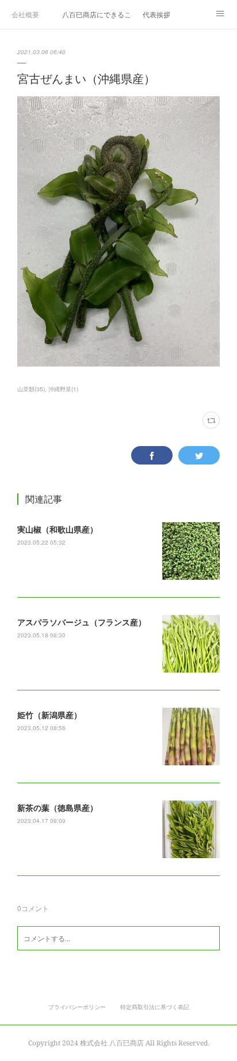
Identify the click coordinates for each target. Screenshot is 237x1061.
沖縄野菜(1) (63, 389)
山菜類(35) (31, 389)
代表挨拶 (156, 14)
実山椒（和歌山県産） (57, 529)
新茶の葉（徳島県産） (57, 807)
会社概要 (25, 14)
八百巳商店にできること (96, 14)
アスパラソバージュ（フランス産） (81, 622)
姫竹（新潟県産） (49, 714)
